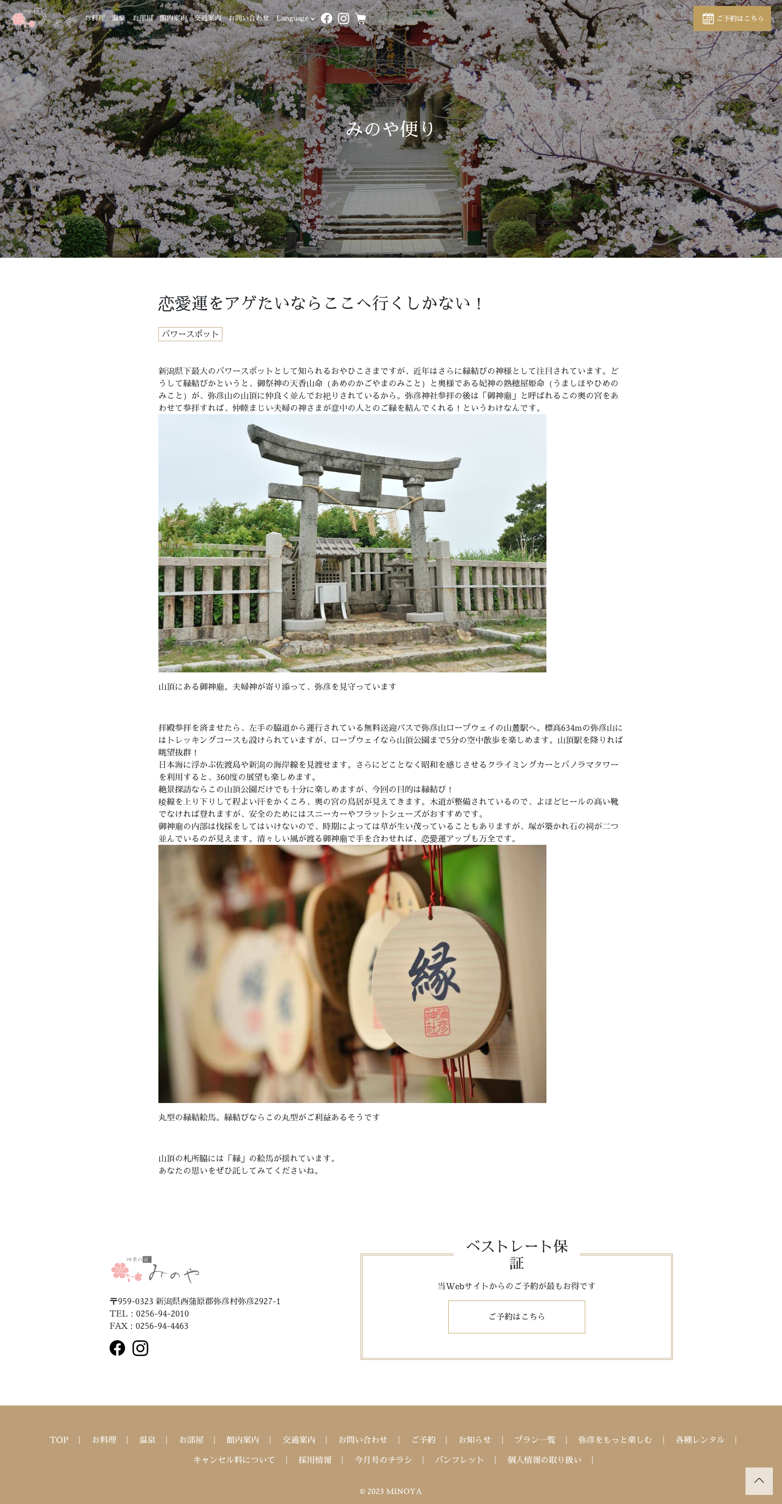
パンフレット (459, 1460)
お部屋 (142, 18)
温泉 (119, 18)
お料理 (94, 18)
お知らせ (474, 1440)
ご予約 (423, 1440)
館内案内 (173, 18)
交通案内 (207, 18)
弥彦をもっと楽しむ (615, 1440)
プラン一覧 (535, 1440)
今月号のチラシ (383, 1460)
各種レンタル (700, 1440)
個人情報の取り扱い (545, 1460)
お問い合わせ (248, 18)
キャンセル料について (234, 1460)
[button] (732, 18)
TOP (59, 1440)
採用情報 (315, 1460)
